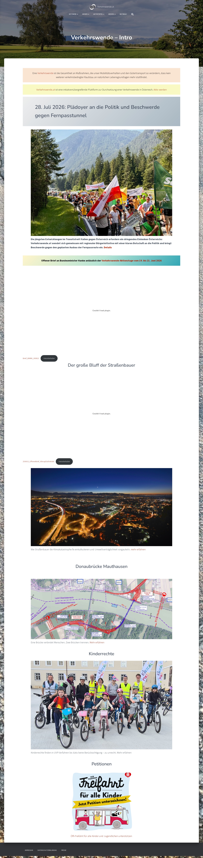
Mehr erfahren (97, 642)
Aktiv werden (160, 89)
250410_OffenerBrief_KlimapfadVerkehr (38, 461)
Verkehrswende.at (45, 89)
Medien (111, 14)
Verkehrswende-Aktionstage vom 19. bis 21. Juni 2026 (132, 260)
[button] (77, 14)
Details (108, 247)
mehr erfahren (138, 549)
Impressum (29, 850)
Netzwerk (73, 14)
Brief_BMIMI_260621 (31, 358)
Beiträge (123, 14)
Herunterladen (49, 358)
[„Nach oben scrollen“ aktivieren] (197, 852)
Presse (63, 850)
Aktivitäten (98, 14)
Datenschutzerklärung (47, 850)
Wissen (85, 14)
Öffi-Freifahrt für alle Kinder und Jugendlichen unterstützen (101, 836)
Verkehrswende (45, 73)
